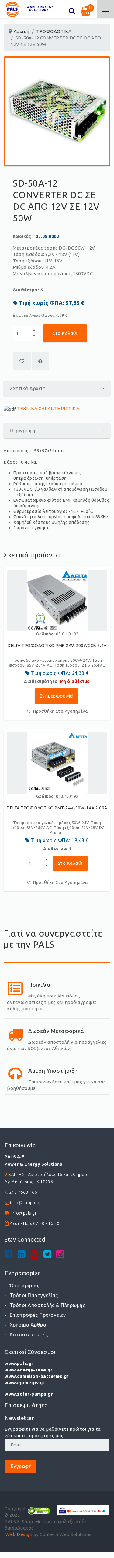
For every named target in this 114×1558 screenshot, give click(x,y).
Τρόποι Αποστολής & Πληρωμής (47, 1305)
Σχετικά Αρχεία (57, 388)
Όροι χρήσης (24, 1285)
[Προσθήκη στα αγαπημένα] (22, 361)
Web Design (18, 1534)
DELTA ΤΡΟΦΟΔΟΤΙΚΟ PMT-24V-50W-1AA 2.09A (57, 807)
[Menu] (105, 9)
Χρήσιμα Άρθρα (28, 1324)
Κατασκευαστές (29, 1334)
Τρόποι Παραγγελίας (34, 1295)
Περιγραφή (57, 430)
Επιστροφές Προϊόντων (38, 1315)
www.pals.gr (19, 1363)
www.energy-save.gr (28, 1369)
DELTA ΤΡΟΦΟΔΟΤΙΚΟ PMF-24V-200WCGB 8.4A (57, 645)
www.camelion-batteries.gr (37, 1376)
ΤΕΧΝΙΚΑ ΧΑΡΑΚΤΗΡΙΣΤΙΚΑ (48, 408)
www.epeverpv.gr (25, 1382)
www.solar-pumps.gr (29, 1394)
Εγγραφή (20, 1466)
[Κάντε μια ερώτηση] (40, 361)
